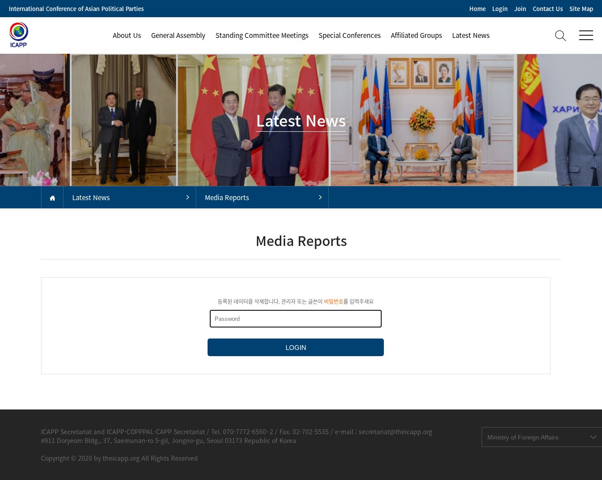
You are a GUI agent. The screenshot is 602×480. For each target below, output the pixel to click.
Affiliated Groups (416, 35)
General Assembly (178, 35)
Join (520, 8)
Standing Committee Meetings (262, 35)
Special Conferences (350, 35)
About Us (127, 35)
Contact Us (548, 8)
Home (477, 8)
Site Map (581, 8)
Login (500, 8)
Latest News (471, 35)
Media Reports (227, 197)
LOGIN (296, 347)
